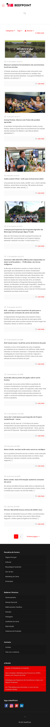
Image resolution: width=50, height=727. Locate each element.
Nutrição (8, 612)
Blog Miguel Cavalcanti (13, 567)
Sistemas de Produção (13, 631)
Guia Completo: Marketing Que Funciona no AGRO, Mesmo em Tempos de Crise (23, 674)
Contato (8, 647)
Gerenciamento (10, 597)
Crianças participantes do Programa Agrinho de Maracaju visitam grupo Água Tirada (23, 230)
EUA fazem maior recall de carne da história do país (25, 343)
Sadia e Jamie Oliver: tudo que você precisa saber (24, 179)
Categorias (9, 31)
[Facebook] (6, 706)
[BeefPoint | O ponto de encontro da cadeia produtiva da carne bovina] (18, 4)
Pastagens (9, 617)
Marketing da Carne (12, 576)
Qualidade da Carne (12, 621)
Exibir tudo (40, 33)
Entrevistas (9, 581)
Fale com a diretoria (12, 652)
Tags (19, 31)
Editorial (8, 562)
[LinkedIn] (22, 706)
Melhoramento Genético (13, 607)
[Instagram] (11, 706)
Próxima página (32, 536)
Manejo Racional (11, 602)
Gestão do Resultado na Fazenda (17, 668)
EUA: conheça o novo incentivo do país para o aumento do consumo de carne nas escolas (22, 311)
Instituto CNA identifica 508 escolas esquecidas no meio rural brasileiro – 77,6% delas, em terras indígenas (24, 262)
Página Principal (10, 557)
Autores (29, 31)
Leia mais (41, 84)
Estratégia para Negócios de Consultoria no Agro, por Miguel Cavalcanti (24, 681)
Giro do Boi (9, 572)
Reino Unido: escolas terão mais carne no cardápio (24, 449)
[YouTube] (17, 706)
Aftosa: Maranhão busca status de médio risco (23, 510)
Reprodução (9, 626)
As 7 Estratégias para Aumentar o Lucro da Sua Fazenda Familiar (21, 688)
